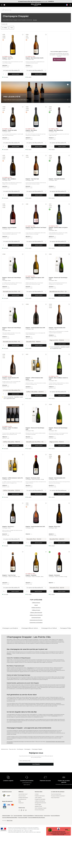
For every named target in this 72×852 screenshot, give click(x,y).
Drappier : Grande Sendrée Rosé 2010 (35, 526)
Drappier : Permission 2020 (33, 478)
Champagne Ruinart (36, 617)
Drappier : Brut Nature (31, 130)
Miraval (36, 605)
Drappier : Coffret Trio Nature (10, 427)
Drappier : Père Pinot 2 (8, 526)
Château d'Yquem (36, 610)
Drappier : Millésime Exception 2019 (35, 277)
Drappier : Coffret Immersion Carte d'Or (12, 478)
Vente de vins (4, 749)
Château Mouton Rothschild (36, 615)
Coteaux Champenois (36, 479)
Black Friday (9, 820)
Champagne (5, 59)
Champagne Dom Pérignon (36, 620)
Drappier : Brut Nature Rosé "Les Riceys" (36, 227)
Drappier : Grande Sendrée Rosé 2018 (35, 327)
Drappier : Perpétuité (31, 575)
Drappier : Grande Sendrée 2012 (57, 478)
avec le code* (32, 1)
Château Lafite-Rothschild (36, 612)
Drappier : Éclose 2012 (54, 526)
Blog (20, 801)
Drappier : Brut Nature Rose (56, 130)
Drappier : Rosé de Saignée (9, 227)
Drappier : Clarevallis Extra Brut (57, 179)
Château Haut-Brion (36, 607)
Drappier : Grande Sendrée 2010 (57, 327)
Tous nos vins (12, 749)
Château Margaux (36, 602)
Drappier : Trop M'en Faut (32, 179)
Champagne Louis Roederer (36, 622)
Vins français (20, 749)
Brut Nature (30, 667)
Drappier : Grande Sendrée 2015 (10, 377)
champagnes (54, 715)
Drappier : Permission (54, 575)
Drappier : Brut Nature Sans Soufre (34, 58)
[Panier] (70, 5)
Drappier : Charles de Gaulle (9, 130)
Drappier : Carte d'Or (7, 58)
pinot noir (9, 653)
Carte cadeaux (38, 797)
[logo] (36, 5)
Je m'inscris (36, 764)
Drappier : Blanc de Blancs (9, 179)
